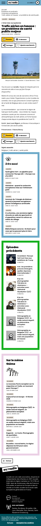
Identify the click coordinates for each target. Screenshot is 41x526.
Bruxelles (12, 19)
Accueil (4, 10)
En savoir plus (13, 520)
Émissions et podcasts (10, 11)
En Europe (10, 381)
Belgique (5, 150)
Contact (14, 496)
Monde (9, 430)
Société (4, 19)
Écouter (9, 39)
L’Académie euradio (18, 500)
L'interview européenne (10, 13)
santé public (23, 150)
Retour (8, 461)
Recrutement (16, 498)
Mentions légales (17, 502)
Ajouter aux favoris (27, 45)
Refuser (10, 523)
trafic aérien (13, 150)
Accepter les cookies (25, 523)
